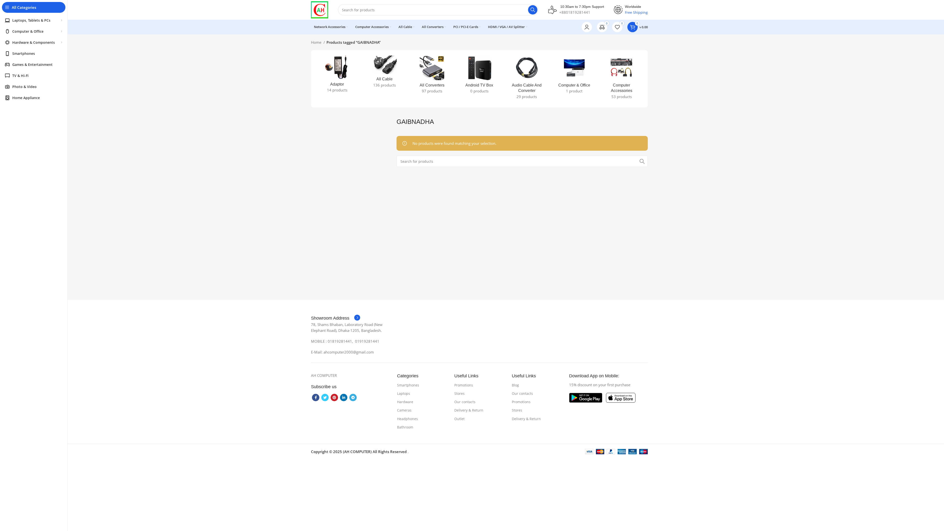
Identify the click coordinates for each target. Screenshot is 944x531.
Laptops (403, 393)
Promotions (463, 385)
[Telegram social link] (353, 397)
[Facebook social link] (315, 397)
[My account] (586, 27)
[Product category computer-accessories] (621, 79)
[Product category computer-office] (574, 76)
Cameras (404, 410)
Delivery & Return (468, 410)
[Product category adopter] (337, 75)
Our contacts (464, 401)
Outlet (459, 418)
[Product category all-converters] (432, 76)
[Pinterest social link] (334, 397)
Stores (459, 393)
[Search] (532, 10)
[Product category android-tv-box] (479, 76)
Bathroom (405, 427)
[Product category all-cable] (384, 73)
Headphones (407, 418)
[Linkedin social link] (343, 397)
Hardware (405, 401)
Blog (515, 385)
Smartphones (408, 385)
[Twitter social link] (325, 397)
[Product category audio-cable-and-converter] (526, 79)
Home (316, 42)
